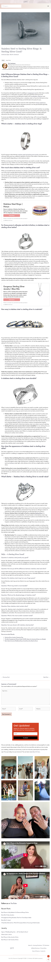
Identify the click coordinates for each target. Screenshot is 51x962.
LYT (25, 2)
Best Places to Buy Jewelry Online (9, 937)
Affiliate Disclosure (35, 948)
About (3, 60)
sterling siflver (18, 261)
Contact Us (42, 951)
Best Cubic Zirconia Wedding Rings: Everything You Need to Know (21, 641)
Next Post (46, 677)
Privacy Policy (43, 948)
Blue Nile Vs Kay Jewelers (7, 915)
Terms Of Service (36, 951)
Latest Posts (8, 60)
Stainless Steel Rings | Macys (13, 205)
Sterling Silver (38, 513)
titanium (3, 98)
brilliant (12, 463)
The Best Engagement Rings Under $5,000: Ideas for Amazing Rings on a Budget (25, 639)
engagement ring (32, 93)
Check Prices (12, 215)
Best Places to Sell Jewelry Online (9, 939)
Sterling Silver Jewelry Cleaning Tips (14, 637)
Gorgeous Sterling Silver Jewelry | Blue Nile (14, 287)
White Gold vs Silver (6, 934)
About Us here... (36, 752)
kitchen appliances (41, 102)
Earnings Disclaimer (37, 945)
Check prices (12, 299)
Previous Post (5, 677)
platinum (40, 96)
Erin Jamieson (11, 63)
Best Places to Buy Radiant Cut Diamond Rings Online (15, 912)
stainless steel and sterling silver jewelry (28, 154)
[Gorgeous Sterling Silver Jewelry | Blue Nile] (40, 291)
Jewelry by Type (5, 54)
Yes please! (25, 737)
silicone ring (19, 420)
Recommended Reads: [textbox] (8, 634)
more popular (18, 112)
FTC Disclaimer (46, 945)
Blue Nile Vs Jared (5, 920)
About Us (30, 945)
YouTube (14, 903)
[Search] (3, 6)
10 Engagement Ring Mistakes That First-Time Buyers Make (16, 917)
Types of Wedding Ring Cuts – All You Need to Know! (14, 932)
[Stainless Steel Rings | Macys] (40, 210)
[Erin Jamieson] (4, 66)
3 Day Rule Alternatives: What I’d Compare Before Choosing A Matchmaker (20, 922)
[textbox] (27, 639)
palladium (34, 96)
